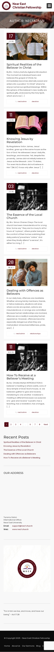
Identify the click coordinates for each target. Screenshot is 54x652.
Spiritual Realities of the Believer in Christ (24, 66)
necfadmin (22, 101)
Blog (38, 646)
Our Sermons (28, 646)
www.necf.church (20, 529)
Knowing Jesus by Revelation (20, 140)
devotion (35, 101)
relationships (35, 333)
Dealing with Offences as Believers (25, 292)
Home (7, 646)
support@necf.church (22, 526)
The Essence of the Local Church (24, 216)
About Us (16, 646)
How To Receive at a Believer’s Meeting (21, 377)
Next (46, 424)
